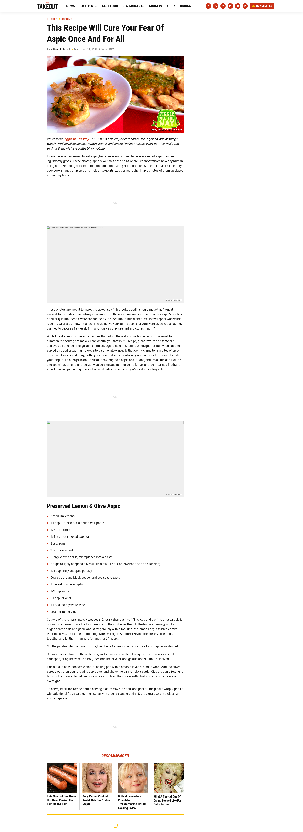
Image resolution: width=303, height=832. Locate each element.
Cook (171, 6)
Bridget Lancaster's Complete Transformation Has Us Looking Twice (132, 802)
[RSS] (245, 6)
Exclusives (88, 6)
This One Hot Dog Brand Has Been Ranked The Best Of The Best (62, 800)
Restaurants (133, 6)
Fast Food (110, 6)
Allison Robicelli (60, 49)
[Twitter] (215, 6)
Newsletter (264, 6)
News (70, 6)
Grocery (156, 6)
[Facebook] (208, 6)
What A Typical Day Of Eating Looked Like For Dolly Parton (167, 800)
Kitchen (52, 19)
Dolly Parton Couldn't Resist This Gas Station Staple (96, 800)
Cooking (66, 19)
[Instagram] (223, 6)
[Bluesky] (237, 6)
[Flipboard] (230, 6)
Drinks (185, 6)
